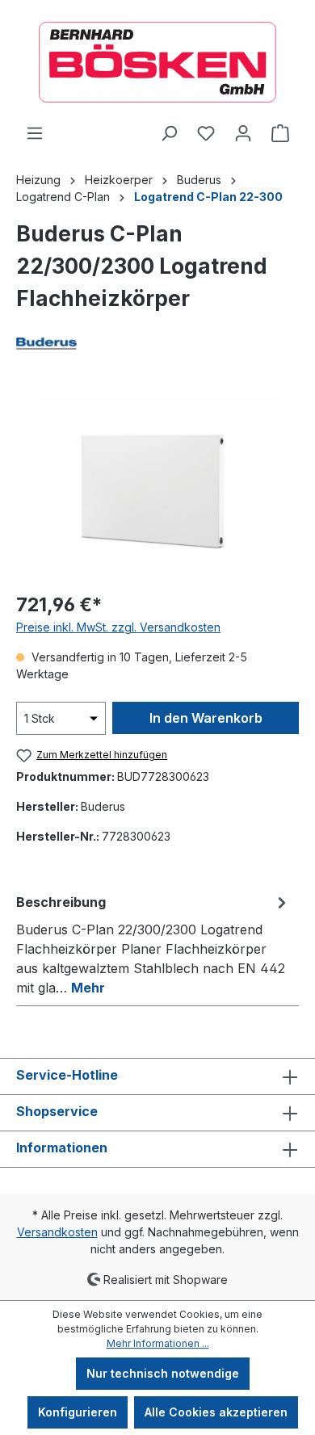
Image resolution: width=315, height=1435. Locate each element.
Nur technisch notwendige (162, 1373)
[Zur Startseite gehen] (157, 62)
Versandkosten (57, 1232)
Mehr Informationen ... (158, 1343)
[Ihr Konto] (243, 133)
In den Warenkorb (205, 718)
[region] (157, 487)
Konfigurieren (77, 1412)
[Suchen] (168, 133)
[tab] (153, 944)
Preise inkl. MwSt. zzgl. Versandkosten (118, 627)
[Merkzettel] (206, 133)
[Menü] (34, 133)
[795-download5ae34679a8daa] (157, 487)
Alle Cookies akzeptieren (216, 1412)
